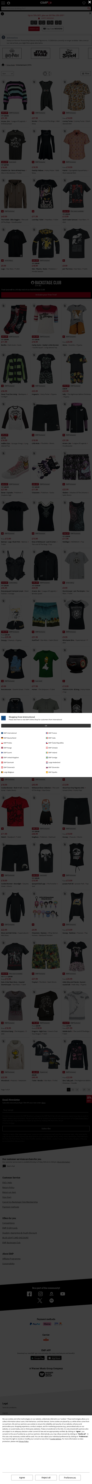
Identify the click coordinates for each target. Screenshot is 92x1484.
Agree (22, 1477)
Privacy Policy (24, 1441)
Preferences (70, 1477)
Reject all (46, 1477)
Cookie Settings (55, 1439)
